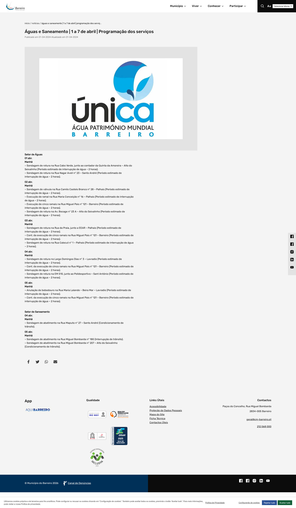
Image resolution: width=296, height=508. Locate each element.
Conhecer (214, 6)
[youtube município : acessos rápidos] (292, 267)
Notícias (35, 23)
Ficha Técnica (157, 418)
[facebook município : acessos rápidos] (292, 236)
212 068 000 (264, 426)
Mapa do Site (157, 414)
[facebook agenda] (247, 482)
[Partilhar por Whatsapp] (46, 362)
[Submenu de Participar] (246, 6)
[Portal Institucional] (50, 6)
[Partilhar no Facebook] (28, 362)
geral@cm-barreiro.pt (259, 419)
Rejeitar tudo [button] (269, 502)
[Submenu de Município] (186, 6)
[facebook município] (240, 482)
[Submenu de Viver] (202, 6)
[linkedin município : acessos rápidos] (292, 259)
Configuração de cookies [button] (249, 502)
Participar (236, 6)
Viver (195, 6)
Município (176, 6)
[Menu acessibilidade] (269, 6)
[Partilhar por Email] (55, 362)
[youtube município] (268, 482)
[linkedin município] (261, 482)
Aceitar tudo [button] (285, 502)
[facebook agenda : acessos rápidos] (292, 244)
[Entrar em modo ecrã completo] (111, 99)
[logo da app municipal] (55, 410)
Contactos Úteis (159, 422)
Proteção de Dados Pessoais (166, 410)
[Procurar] (262, 6)
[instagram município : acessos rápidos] (292, 251)
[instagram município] (254, 482)
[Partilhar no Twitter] (37, 362)
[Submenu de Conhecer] (224, 6)
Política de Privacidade (215, 502)
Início (27, 23)
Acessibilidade (158, 406)
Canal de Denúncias (79, 483)
